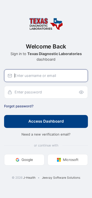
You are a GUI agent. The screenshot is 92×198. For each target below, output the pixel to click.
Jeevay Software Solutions (61, 177)
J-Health (29, 177)
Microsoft (70, 160)
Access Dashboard (46, 121)
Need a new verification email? (46, 134)
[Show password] (81, 92)
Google (27, 160)
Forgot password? (18, 106)
